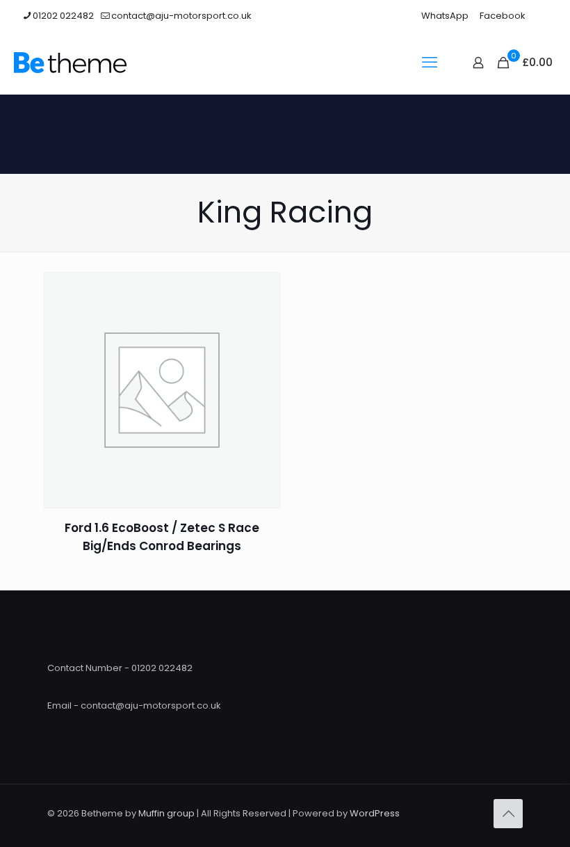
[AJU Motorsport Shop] (70, 62)
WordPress (375, 813)
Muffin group (166, 813)
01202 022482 (63, 15)
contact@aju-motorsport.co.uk (181, 15)
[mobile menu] (429, 62)
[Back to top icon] (508, 813)
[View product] (260, 291)
